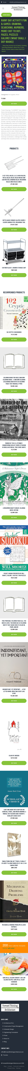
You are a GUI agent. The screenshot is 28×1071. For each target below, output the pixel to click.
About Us (6, 1038)
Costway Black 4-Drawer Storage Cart (14, 268)
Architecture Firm (9, 1023)
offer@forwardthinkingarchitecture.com (17, 2)
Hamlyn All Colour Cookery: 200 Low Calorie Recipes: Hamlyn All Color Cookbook (14, 980)
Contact (10, 1066)
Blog (5, 1041)
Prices (5, 1035)
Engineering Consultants (11, 1032)
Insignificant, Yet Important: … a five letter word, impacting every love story (14, 691)
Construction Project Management (13, 1026)
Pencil (17, 94)
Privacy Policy (11, 1068)
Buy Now (14, 103)
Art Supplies (11, 94)
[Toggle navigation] (3, 8)
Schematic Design (9, 1029)
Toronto (4, 2)
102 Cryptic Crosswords (14, 332)
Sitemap (18, 1068)
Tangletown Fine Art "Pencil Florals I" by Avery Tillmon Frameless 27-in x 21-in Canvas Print (14, 863)
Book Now (6, 15)
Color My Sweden (14, 755)
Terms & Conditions (18, 1066)
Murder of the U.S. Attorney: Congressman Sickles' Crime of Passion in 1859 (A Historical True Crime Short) (14, 445)
